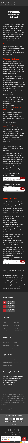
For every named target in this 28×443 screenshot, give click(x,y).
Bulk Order (16, 325)
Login (15, 342)
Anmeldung (6, 345)
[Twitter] (12, 430)
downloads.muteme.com (10, 145)
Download (16, 328)
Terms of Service (7, 365)
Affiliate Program (18, 330)
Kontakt (5, 330)
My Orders (16, 345)
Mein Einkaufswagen (8, 348)
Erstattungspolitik (7, 362)
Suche (4, 360)
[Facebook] (9, 430)
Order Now (5, 441)
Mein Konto (6, 342)
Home (4, 322)
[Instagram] (15, 430)
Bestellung (5, 325)
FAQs (4, 328)
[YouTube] (18, 430)
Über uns (16, 322)
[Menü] (25, 3)
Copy (22, 177)
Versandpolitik (17, 362)
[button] (24, 442)
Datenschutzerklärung (20, 360)
